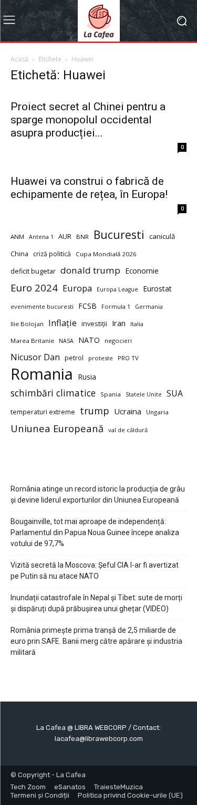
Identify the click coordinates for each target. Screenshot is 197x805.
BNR (82, 237)
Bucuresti (119, 235)
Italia (136, 324)
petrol (74, 357)
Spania (110, 394)
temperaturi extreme (43, 411)
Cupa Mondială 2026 (106, 254)
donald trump (90, 270)
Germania (149, 306)
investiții (94, 323)
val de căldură (128, 430)
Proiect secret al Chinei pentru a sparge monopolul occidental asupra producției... (88, 119)
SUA (175, 393)
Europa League (117, 289)
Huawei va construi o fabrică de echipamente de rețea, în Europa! (89, 188)
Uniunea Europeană (57, 428)
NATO (89, 340)
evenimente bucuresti (42, 306)
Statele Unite (144, 394)
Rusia (87, 377)
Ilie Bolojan (27, 324)
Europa (77, 288)
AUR (64, 236)
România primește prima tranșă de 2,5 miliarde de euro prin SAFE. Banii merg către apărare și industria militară (96, 641)
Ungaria (157, 412)
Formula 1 (115, 306)
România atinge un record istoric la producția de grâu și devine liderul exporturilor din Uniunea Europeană (98, 494)
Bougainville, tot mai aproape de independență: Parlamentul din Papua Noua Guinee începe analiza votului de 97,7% (95, 532)
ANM (17, 237)
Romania (42, 374)
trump (94, 410)
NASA (66, 340)
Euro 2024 (34, 287)
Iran (119, 323)
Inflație (62, 323)
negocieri (118, 340)
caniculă (162, 236)
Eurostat (157, 289)
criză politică (52, 253)
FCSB (87, 306)
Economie (142, 271)
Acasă (19, 59)
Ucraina (127, 411)
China (19, 253)
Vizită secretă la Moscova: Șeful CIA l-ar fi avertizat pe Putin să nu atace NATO (95, 570)
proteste (100, 358)
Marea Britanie (32, 340)
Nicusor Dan (35, 357)
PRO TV (128, 358)
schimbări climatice (53, 393)
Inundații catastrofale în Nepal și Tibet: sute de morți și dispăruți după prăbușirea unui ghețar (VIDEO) (96, 603)
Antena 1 (41, 237)
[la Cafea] (98, 20)
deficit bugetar (33, 271)
